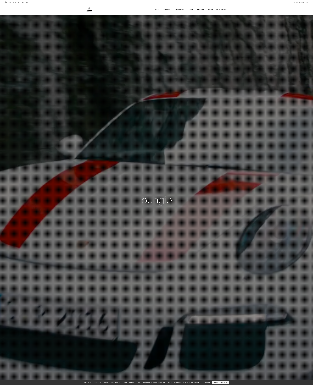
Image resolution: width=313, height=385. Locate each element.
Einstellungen (220, 382)
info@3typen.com (302, 2)
